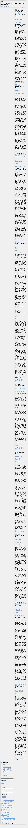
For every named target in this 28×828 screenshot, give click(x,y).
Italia (12, 816)
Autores (5, 772)
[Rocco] (17, 250)
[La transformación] (19, 391)
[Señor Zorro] (18, 542)
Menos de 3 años (7, 765)
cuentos (8, 811)
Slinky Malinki (19, 691)
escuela (3, 812)
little (5, 818)
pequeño (9, 819)
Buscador (5, 775)
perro (13, 819)
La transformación (20, 388)
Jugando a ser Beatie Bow (19, 457)
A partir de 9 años (7, 769)
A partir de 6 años (7, 768)
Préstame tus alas (20, 91)
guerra (9, 816)
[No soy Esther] (18, 22)
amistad (4, 806)
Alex (16, 316)
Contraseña (4, 790)
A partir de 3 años (7, 767)
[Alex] (16, 318)
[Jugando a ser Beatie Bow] (20, 463)
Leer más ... (17, 85)
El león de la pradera (18, 611)
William (2, 822)
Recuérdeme (5, 794)
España (7, 812)
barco (8, 809)
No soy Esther (19, 19)
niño (7, 818)
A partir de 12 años (7, 770)
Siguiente (25, 758)
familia (4, 814)
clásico (3, 811)
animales (10, 806)
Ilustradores (6, 771)
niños (10, 818)
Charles (12, 809)
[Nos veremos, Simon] (20, 166)
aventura (9, 807)
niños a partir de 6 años (20, 154)
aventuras (4, 809)
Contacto (5, 774)
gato (5, 816)
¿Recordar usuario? (7, 801)
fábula (2, 816)
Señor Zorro (18, 540)
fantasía (10, 814)
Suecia (11, 821)
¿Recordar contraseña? (8, 800)
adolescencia (5, 804)
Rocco (16, 248)
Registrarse (6, 6)
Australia (4, 807)
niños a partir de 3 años (20, 755)
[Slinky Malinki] (18, 693)
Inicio (16, 7)
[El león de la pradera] (20, 615)
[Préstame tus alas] (19, 93)
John (2, 818)
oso (6, 819)
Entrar (2, 6)
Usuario (3, 787)
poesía (3, 821)
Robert (7, 821)
